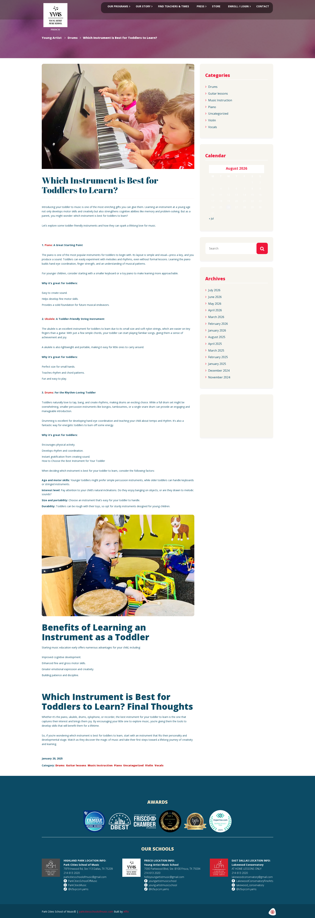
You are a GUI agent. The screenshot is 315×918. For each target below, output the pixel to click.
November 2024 (219, 377)
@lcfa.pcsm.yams (78, 889)
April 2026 (215, 310)
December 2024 (219, 371)
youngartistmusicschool (162, 881)
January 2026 (217, 330)
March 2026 (216, 317)
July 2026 (214, 290)
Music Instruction (100, 765)
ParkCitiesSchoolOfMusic (82, 881)
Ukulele (50, 319)
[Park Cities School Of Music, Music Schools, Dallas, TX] (219, 429)
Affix (126, 911)
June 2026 (215, 297)
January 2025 (217, 364)
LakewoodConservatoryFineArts (254, 881)
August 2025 (216, 337)
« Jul (211, 218)
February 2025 (218, 357)
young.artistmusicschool (163, 885)
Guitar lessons (76, 765)
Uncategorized (133, 765)
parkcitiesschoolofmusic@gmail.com (85, 877)
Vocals (159, 765)
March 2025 (216, 350)
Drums (49, 392)
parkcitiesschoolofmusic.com (96, 911)
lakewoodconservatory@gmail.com (252, 877)
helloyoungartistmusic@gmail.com (164, 877)
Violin (149, 765)
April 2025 (215, 344)
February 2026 (218, 324)
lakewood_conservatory (250, 885)
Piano (48, 245)
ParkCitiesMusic (77, 885)
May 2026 (214, 303)
